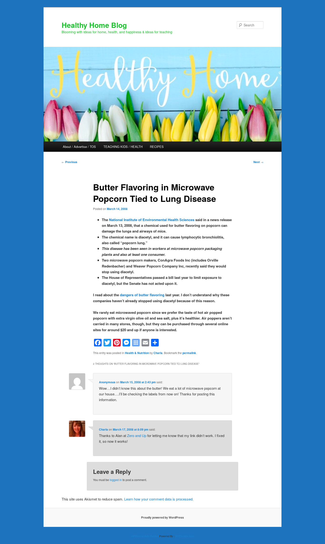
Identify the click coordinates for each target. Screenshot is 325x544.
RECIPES (157, 146)
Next (258, 162)
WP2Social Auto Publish (144, 536)
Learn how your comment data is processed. (158, 498)
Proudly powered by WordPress (162, 517)
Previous (69, 162)
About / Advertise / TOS (79, 146)
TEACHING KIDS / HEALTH (123, 146)
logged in (116, 480)
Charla (157, 353)
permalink (189, 353)
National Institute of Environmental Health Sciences (151, 219)
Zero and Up (136, 435)
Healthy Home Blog (94, 25)
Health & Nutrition (137, 353)
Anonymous (107, 382)
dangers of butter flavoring (142, 294)
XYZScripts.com (184, 536)
